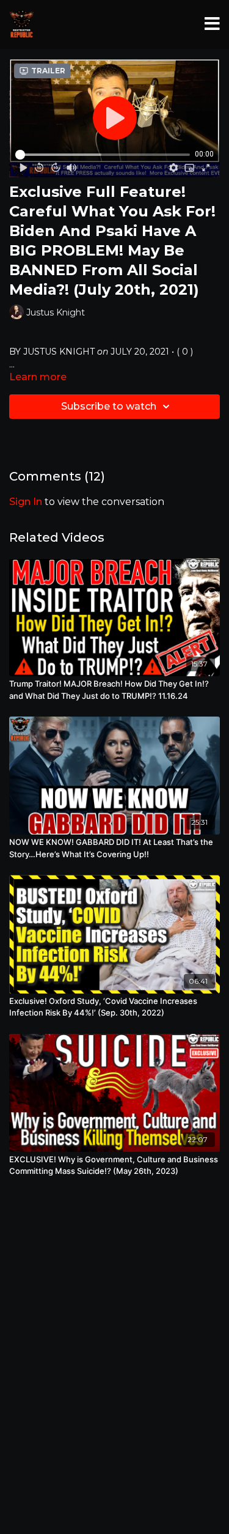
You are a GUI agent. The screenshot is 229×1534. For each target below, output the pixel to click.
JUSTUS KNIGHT (59, 351)
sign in (25, 501)
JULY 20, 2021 (140, 351)
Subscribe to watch (108, 406)
